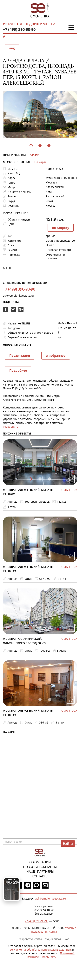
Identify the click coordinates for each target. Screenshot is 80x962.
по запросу (60, 228)
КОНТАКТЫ (40, 876)
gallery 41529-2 (49, 555)
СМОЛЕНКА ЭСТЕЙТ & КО (40, 853)
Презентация (19, 355)
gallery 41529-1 (40, 555)
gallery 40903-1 (40, 627)
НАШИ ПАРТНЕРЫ (40, 871)
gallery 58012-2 (49, 479)
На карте (40, 162)
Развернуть (10, 426)
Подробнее (18, 370)
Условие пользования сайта (53, 929)
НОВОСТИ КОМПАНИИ (40, 867)
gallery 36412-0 (30, 699)
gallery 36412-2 (49, 699)
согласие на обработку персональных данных (40, 949)
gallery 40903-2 (49, 627)
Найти (68, 843)
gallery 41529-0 (30, 555)
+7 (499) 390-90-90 (19, 29)
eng (12, 48)
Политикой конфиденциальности (51, 955)
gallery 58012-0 (30, 479)
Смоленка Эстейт (40, 10)
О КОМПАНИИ (40, 862)
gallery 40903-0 (30, 627)
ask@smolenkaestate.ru (18, 295)
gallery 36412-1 (40, 699)
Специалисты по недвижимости (25, 283)
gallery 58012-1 (40, 479)
